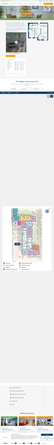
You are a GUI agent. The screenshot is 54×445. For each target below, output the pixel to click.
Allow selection (47, 437)
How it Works (19, 3)
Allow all (47, 434)
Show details (44, 443)
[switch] (24, 443)
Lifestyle (25, 3)
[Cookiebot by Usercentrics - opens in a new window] (5, 443)
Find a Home (13, 3)
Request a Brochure (47, 3)
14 (35, 247)
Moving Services (32, 3)
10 (29, 223)
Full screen (49, 92)
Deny (47, 439)
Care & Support (39, 3)
